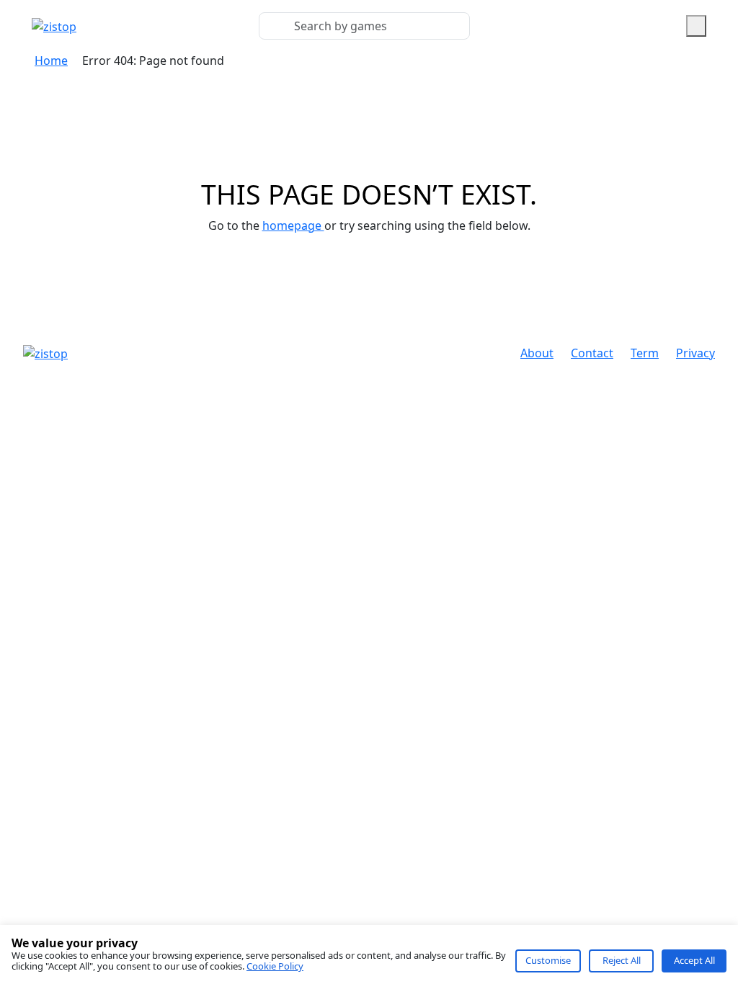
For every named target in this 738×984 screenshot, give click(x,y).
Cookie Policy (274, 966)
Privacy (695, 353)
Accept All (694, 960)
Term (645, 353)
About (537, 353)
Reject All (622, 960)
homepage (293, 225)
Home (51, 60)
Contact (592, 353)
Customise (548, 960)
